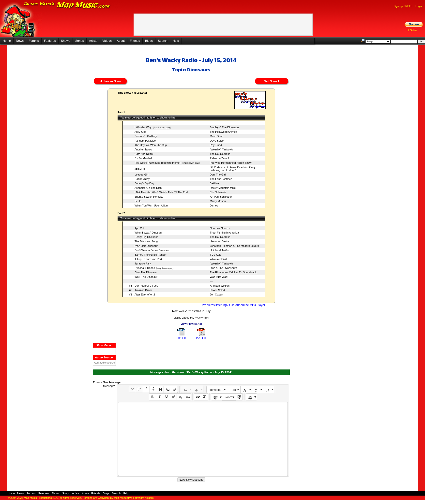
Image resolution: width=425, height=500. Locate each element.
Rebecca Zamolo (220, 158)
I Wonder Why (143, 127)
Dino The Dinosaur (146, 272)
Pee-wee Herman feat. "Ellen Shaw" (231, 162)
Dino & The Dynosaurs (223, 267)
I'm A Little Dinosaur (146, 245)
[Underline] (166, 397)
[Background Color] (257, 389)
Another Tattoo (143, 149)
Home (7, 41)
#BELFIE (140, 168)
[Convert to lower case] (167, 389)
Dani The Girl (218, 174)
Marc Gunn (216, 136)
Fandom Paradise (145, 140)
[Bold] (152, 397)
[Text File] (181, 335)
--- (211, 122)
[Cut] (132, 389)
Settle (138, 201)
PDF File (201, 337)
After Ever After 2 (145, 294)
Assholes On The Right (148, 187)
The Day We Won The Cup (151, 145)
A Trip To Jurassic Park (149, 259)
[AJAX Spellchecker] (216, 397)
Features (50, 41)
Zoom (228, 397)
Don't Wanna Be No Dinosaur (152, 250)
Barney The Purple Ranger (151, 254)
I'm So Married (143, 158)
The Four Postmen (221, 178)
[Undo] (186, 389)
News (20, 41)
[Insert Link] (197, 397)
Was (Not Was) (219, 276)
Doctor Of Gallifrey (146, 136)
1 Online (412, 30)
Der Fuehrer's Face (146, 285)
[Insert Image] (204, 397)
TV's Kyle (215, 254)
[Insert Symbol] (268, 389)
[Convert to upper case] (174, 389)
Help (176, 41)
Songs (79, 41)
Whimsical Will (218, 259)
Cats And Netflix (144, 153)
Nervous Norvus (220, 228)
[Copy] (139, 389)
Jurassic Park (143, 263)
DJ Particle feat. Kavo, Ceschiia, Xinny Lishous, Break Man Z (233, 169)
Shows (65, 41)
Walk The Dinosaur (146, 276)
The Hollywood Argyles (223, 131)
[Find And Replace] (160, 389)
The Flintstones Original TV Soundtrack (233, 272)
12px (233, 389)
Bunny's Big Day (144, 183)
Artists (93, 41)
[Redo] (197, 389)
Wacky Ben (202, 317)
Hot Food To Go (219, 250)
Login (418, 6)
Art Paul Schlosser (221, 196)
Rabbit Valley (142, 178)
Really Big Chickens (146, 236)
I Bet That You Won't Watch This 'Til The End (161, 192)
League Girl (141, 174)
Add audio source (104, 362)
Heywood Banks (219, 241)
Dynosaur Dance (145, 267)
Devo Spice (217, 140)
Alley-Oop (140, 131)
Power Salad (217, 290)
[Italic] (159, 397)
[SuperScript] (173, 397)
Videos (107, 41)
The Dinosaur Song (146, 241)
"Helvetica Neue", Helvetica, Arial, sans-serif (217, 389)
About (121, 41)
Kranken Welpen (219, 285)
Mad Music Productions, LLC (41, 497)
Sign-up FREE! (402, 6)
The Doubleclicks (220, 153)
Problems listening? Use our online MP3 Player (233, 305)
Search (162, 41)
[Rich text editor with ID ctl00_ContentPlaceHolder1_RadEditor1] (202, 439)
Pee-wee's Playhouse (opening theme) (158, 162)
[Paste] (146, 389)
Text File (181, 337)
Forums (34, 41)
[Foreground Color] (246, 389)
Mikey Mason (218, 201)
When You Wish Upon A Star (151, 205)
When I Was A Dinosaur (149, 232)
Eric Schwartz (218, 192)
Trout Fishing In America (224, 232)
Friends (135, 41)
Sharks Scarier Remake (149, 196)
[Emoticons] (251, 397)
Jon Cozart (216, 294)
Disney (214, 205)
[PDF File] (201, 335)
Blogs (149, 41)
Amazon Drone (143, 290)
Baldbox (214, 183)
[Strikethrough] (187, 397)
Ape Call (139, 228)
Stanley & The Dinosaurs (225, 127)
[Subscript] (180, 397)
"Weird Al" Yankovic (221, 149)
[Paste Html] (153, 389)
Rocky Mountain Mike (223, 187)
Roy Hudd (216, 145)
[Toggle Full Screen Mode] (239, 397)
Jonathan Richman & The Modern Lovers (234, 245)
